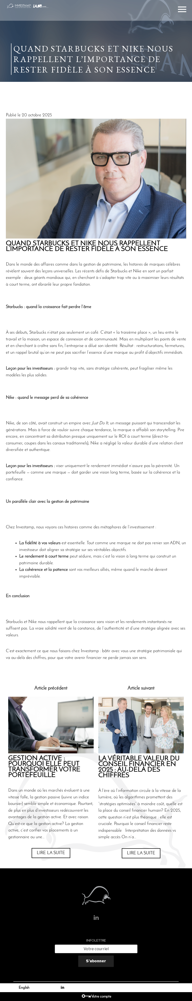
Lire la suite (51, 853)
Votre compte (101, 996)
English (24, 988)
